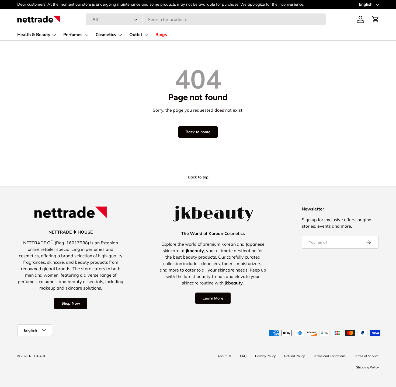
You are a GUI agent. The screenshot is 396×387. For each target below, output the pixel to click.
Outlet (135, 35)
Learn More (213, 298)
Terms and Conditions (329, 356)
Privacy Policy (265, 356)
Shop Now (70, 303)
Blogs (161, 35)
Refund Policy (294, 356)
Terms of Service (366, 356)
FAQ (243, 356)
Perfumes (72, 35)
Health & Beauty (33, 35)
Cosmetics (106, 35)
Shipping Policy (367, 367)
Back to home (198, 131)
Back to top (198, 177)
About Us (224, 356)
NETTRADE (37, 356)
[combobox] (205, 19)
